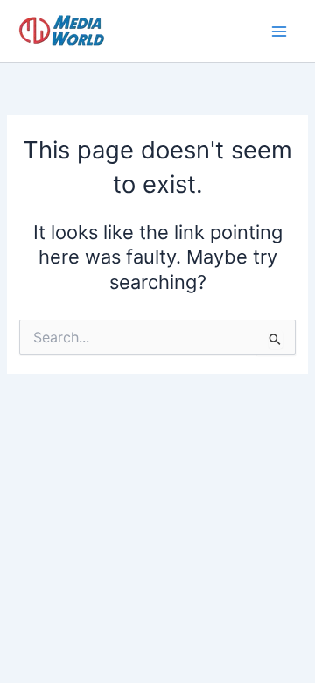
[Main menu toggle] (279, 31)
